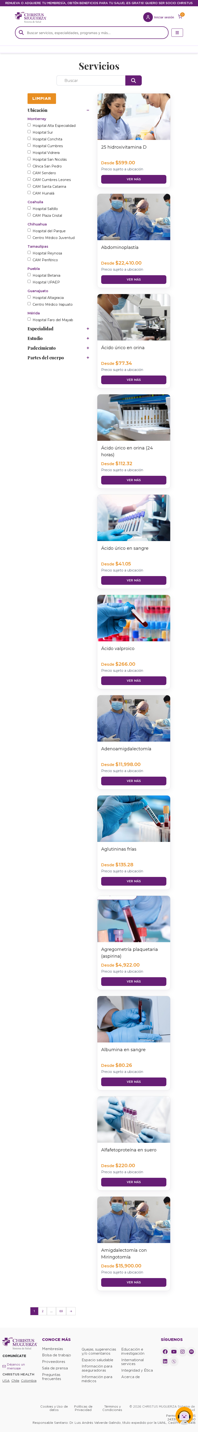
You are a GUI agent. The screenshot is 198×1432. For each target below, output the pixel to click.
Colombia (28, 1380)
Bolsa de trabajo (56, 1355)
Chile (15, 1380)
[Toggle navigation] (177, 33)
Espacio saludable (97, 1360)
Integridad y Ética (137, 1370)
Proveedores (53, 1362)
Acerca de (130, 1377)
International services (132, 1362)
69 (61, 1311)
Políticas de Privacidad (83, 1408)
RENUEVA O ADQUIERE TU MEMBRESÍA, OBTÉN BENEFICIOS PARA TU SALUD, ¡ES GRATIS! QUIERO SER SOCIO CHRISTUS (99, 3)
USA (6, 1380)
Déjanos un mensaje (16, 1366)
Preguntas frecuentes (51, 1377)
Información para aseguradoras (97, 1368)
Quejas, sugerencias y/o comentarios (99, 1351)
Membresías (52, 1349)
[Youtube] (174, 1352)
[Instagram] (182, 1352)
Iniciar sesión (164, 17)
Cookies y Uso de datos (54, 1408)
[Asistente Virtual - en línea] (184, 1418)
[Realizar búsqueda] (133, 80)
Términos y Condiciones (112, 1408)
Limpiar (41, 98)
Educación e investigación (132, 1351)
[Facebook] (165, 1352)
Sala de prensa (55, 1368)
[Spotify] (191, 1352)
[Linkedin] (165, 1361)
